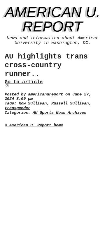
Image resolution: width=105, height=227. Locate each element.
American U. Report (52, 19)
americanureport (45, 94)
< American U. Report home (34, 125)
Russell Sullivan (70, 103)
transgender (17, 108)
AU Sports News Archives (59, 113)
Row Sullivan (33, 103)
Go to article (24, 82)
